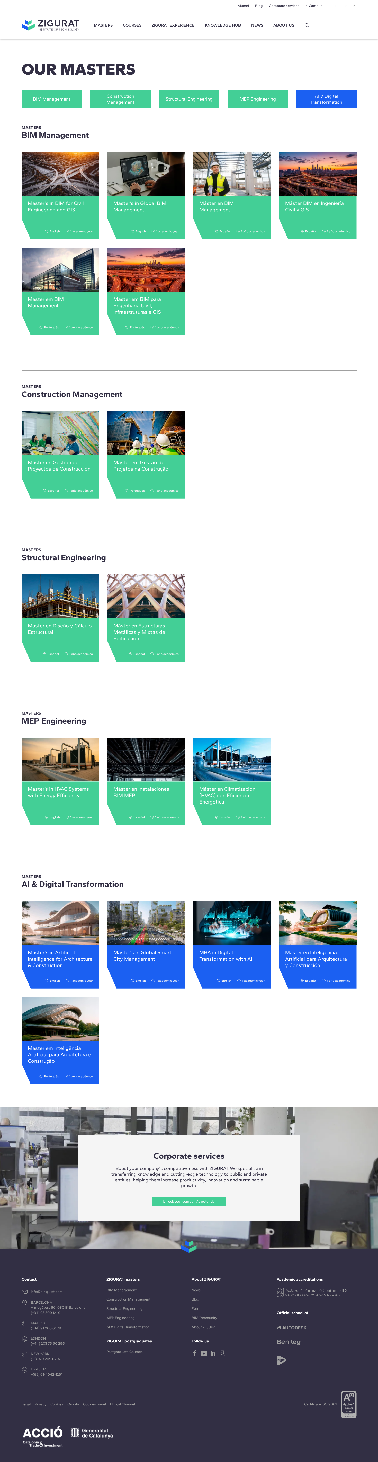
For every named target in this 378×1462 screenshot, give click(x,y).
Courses (132, 25)
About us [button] (283, 25)
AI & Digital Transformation (128, 1327)
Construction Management (128, 1299)
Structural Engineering (124, 1308)
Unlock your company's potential (189, 1201)
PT (355, 6)
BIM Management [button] (51, 99)
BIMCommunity (204, 1318)
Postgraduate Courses (124, 1352)
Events (197, 1308)
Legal (26, 1404)
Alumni (243, 6)
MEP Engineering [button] (258, 99)
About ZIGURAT (204, 1327)
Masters (103, 25)
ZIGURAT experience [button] (173, 25)
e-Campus (313, 6)
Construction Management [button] (120, 99)
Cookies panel (94, 1404)
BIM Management (121, 1290)
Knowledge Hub (223, 25)
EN (346, 6)
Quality (73, 1404)
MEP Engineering (120, 1318)
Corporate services (284, 6)
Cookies (56, 1404)
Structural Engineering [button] (189, 99)
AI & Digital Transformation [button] (326, 99)
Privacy (40, 1404)
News (196, 1290)
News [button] (257, 25)
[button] (307, 25)
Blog (259, 6)
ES (336, 6)
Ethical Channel (122, 1404)
